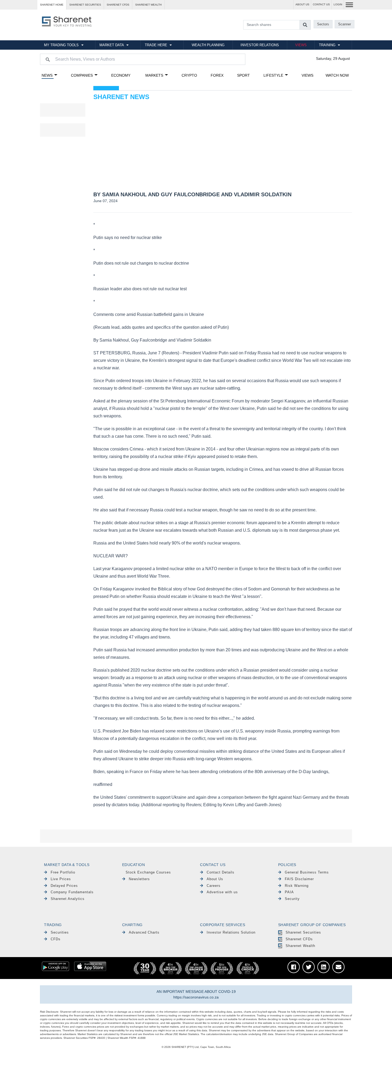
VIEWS (301, 45)
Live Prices (61, 879)
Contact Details (220, 872)
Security (292, 899)
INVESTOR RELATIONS (260, 45)
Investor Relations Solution (231, 932)
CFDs (56, 939)
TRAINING (327, 45)
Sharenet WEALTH (148, 4)
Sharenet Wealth (300, 946)
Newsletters (139, 879)
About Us (215, 879)
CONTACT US (321, 4)
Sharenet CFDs (118, 4)
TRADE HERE (156, 45)
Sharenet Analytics (68, 899)
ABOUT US (302, 4)
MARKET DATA (111, 45)
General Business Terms (307, 872)
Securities (60, 932)
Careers (214, 886)
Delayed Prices (64, 886)
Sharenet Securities (303, 932)
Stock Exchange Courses (148, 872)
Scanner (344, 24)
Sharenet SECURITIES (85, 4)
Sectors (323, 24)
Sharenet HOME (51, 4)
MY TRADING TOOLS (61, 45)
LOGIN (338, 4)
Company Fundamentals (72, 892)
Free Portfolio (63, 872)
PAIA (289, 892)
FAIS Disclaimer (299, 879)
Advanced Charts (144, 932)
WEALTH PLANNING (208, 45)
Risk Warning (297, 886)
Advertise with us (222, 892)
